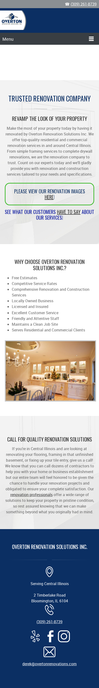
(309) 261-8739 (84, 4)
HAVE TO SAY (68, 211)
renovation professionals (31, 494)
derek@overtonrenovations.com (49, 663)
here (49, 197)
